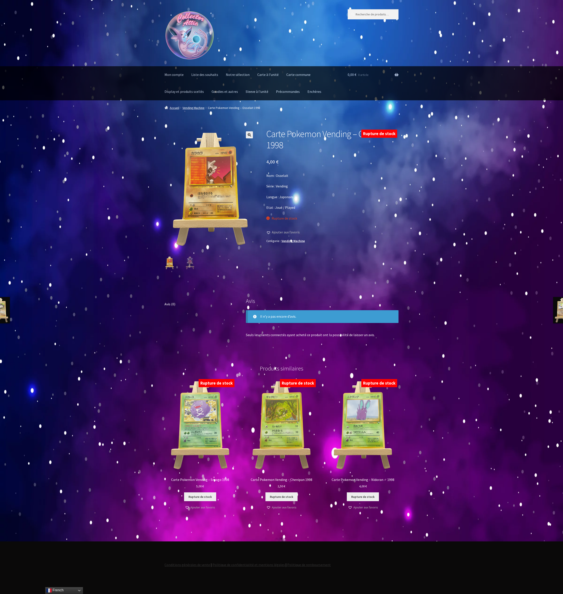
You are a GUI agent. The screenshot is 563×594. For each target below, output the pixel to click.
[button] (249, 134)
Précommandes (288, 91)
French (58, 590)
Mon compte (174, 74)
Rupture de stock (200, 497)
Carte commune (298, 74)
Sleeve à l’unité (257, 91)
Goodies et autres (225, 91)
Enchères (314, 91)
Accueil (174, 108)
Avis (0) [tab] (170, 304)
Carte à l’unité (268, 74)
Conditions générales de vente (187, 565)
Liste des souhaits (204, 74)
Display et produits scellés (184, 91)
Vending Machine (194, 108)
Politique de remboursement (309, 565)
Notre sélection (238, 74)
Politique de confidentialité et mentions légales (248, 565)
